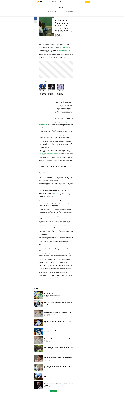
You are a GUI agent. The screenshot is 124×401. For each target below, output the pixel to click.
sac (76, 1)
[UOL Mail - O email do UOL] (79, 1)
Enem (62, 8)
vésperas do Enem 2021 (56, 193)
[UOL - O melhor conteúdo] (39, 1)
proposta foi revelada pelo (55, 153)
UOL (61, 153)
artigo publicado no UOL (44, 238)
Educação (62, 5)
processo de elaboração (65, 47)
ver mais (53, 391)
